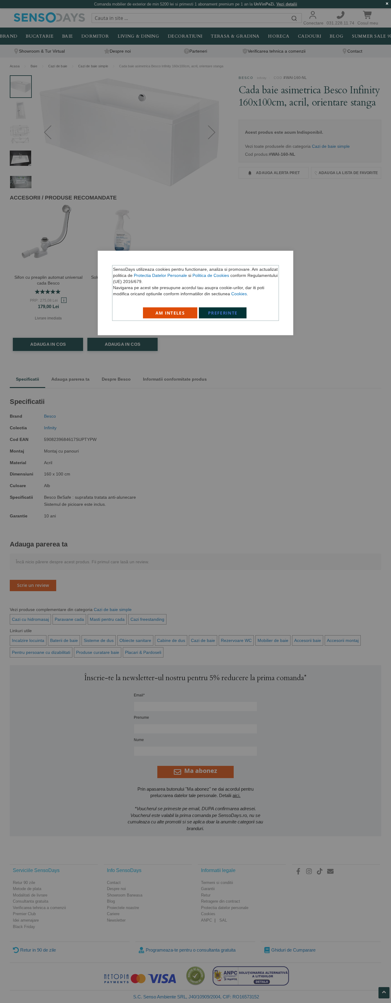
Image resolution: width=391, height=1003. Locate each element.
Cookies (239, 293)
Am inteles (170, 313)
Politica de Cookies (210, 275)
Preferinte (223, 313)
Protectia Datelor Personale (160, 275)
